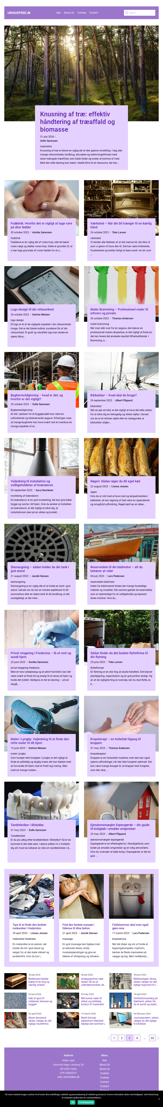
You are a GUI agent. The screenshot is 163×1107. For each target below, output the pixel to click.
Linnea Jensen (119, 486)
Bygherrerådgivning (21, 409)
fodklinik (15, 238)
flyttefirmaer (97, 667)
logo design (17, 320)
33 (152, 1038)
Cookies (81, 12)
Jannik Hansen (40, 576)
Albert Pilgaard (124, 400)
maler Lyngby (18, 753)
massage (67, 938)
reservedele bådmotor (102, 581)
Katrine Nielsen (41, 314)
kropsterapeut (98, 753)
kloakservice (119, 938)
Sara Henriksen (44, 490)
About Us (69, 12)
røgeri (93, 492)
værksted (95, 238)
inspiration (46, 146)
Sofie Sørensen (49, 140)
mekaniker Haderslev (24, 938)
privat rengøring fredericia (25, 667)
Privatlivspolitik (86, 1102)
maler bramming (99, 323)
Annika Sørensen (42, 232)
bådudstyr (96, 406)
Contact (93, 12)
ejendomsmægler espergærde (107, 839)
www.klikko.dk (71, 1076)
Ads (58, 12)
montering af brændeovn (25, 495)
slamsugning (18, 581)
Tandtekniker (18, 835)
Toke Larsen (119, 232)
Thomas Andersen (122, 318)
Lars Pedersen (116, 576)
